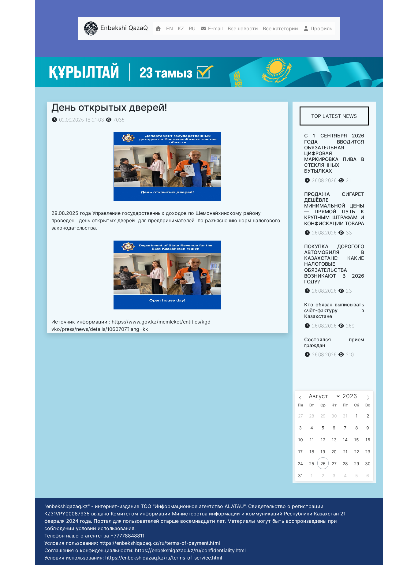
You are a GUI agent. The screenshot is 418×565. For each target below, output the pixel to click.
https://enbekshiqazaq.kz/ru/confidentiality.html (190, 550)
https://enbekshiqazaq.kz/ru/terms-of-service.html (163, 558)
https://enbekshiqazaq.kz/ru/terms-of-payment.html (159, 543)
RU (192, 28)
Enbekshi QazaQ (123, 28)
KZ (181, 28)
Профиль (320, 28)
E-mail (215, 28)
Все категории (280, 28)
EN (169, 28)
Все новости (243, 28)
